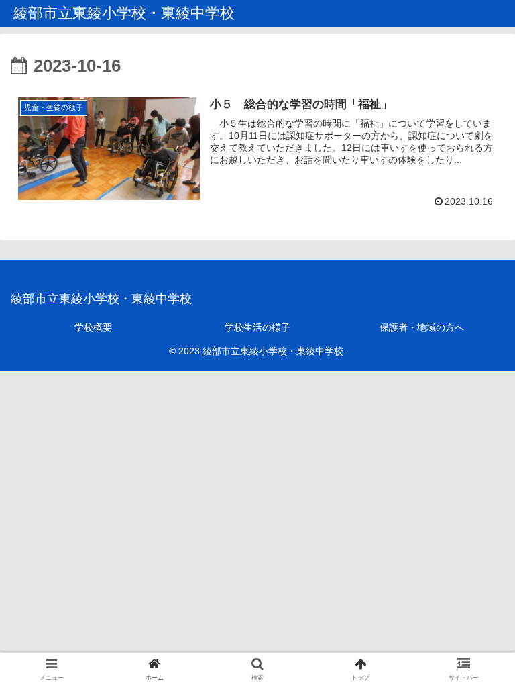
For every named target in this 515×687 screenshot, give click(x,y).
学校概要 (93, 327)
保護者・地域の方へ (422, 327)
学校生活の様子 (257, 327)
